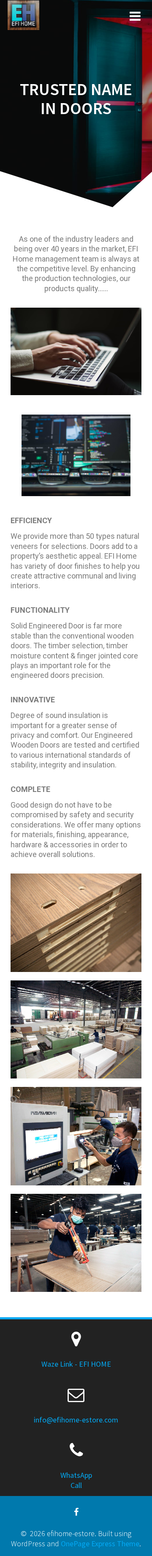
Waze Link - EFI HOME (76, 1364)
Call (76, 1485)
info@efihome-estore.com (76, 1420)
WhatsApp (76, 1475)
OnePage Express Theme (100, 1543)
